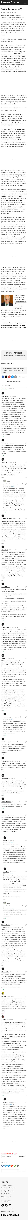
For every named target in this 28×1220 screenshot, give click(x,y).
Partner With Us (10, 1211)
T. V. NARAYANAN (6, 518)
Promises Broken (20, 355)
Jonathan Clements (8, 484)
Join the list (22, 327)
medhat (5, 1102)
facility (24, 71)
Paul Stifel (4, 462)
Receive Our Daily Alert (8, 1188)
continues (18, 217)
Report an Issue (6, 1197)
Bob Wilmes (4, 778)
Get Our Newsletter (7, 1185)
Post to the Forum (6, 1194)
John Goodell (5, 971)
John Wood (4, 549)
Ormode (3, 996)
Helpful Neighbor (6, 761)
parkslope (4, 815)
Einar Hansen (5, 396)
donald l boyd (5, 742)
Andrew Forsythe (6, 801)
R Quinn (3, 1019)
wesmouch (4, 443)
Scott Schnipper (7, 717)
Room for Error (8, 355)
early (25, 194)
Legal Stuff (3, 1211)
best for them (20, 278)
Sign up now (5, 325)
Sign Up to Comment (7, 1191)
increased (4, 205)
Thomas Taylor (5, 924)
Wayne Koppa (5, 627)
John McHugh (5, 586)
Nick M (3, 658)
